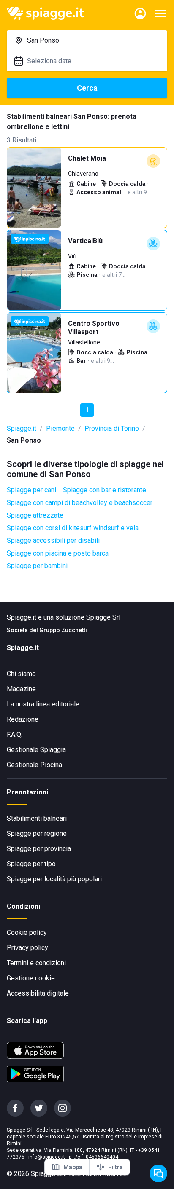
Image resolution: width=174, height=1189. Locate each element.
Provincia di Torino (111, 428)
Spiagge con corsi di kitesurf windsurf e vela (73, 528)
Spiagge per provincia (39, 849)
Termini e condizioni (36, 963)
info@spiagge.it (46, 1157)
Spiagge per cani (31, 490)
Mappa (72, 1167)
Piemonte (60, 428)
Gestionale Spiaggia (36, 750)
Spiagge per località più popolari (54, 879)
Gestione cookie (31, 978)
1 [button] (87, 410)
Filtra (115, 1167)
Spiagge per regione (37, 833)
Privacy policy (27, 948)
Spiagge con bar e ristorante (104, 490)
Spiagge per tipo (31, 864)
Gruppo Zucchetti (63, 630)
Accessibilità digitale (38, 993)
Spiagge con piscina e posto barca (58, 553)
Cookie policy (27, 933)
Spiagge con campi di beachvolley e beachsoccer (79, 503)
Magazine (21, 689)
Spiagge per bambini (37, 566)
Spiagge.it (21, 428)
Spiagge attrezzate (35, 515)
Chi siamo (21, 674)
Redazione (22, 719)
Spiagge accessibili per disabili (53, 541)
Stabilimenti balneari (37, 818)
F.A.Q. (14, 734)
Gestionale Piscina (34, 765)
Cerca (87, 87)
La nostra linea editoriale (43, 704)
